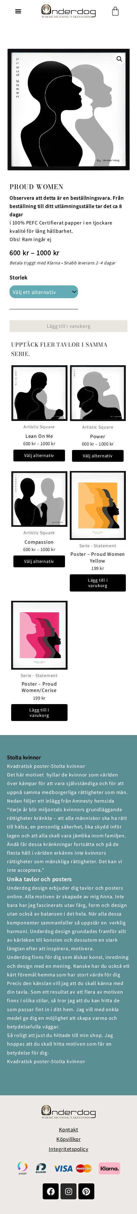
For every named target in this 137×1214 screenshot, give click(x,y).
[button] (18, 11)
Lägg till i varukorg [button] (98, 582)
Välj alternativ (39, 455)
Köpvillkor (68, 1139)
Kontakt (68, 1129)
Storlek (18, 277)
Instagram (19, 1078)
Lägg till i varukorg (68, 326)
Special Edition (25, 1069)
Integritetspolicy (69, 1148)
